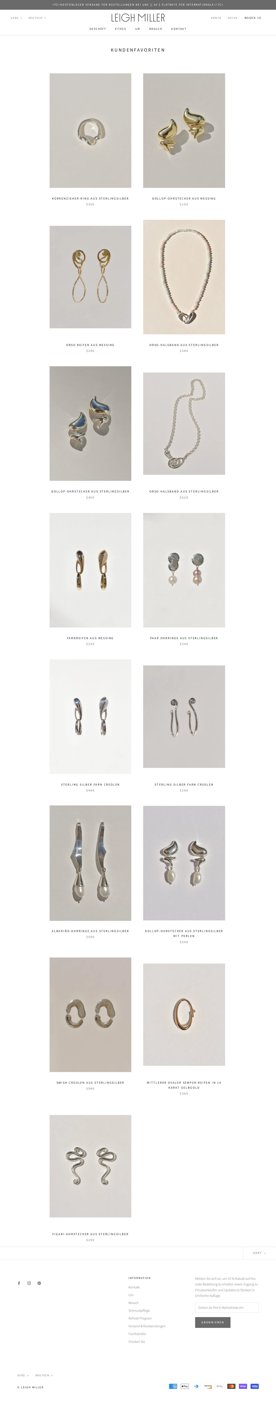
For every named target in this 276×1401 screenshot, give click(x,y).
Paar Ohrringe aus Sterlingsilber (184, 638)
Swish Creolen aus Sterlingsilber (90, 1083)
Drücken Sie (137, 1341)
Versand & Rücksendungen (147, 1326)
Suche (233, 18)
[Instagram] (29, 1283)
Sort (258, 1253)
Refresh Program (140, 1318)
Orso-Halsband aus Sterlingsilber (184, 345)
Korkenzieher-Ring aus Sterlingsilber (90, 199)
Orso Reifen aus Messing (90, 345)
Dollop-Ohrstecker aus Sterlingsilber (90, 491)
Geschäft (97, 29)
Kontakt (179, 29)
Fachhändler (137, 1334)
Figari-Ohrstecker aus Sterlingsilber (90, 1234)
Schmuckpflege (139, 1310)
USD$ (15, 18)
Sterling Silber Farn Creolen (90, 785)
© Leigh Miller (30, 1387)
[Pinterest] (39, 1283)
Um (137, 29)
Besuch (133, 1302)
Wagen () (253, 18)
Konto (216, 18)
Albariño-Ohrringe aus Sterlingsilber (90, 931)
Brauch (155, 29)
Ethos (120, 29)
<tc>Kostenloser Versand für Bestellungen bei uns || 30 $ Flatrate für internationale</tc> (137, 5)
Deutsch (36, 18)
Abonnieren (212, 1322)
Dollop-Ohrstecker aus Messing (184, 199)
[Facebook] (19, 1283)
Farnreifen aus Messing (90, 638)
